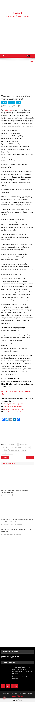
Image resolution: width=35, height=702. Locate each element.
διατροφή (6, 447)
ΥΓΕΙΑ (18, 102)
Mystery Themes (17, 696)
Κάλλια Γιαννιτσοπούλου (11, 450)
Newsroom (22, 106)
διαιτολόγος (23, 444)
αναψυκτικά (13, 444)
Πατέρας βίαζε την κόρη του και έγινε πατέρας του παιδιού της (16, 530)
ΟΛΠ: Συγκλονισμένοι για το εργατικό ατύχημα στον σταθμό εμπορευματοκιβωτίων (30, 457)
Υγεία (24, 450)
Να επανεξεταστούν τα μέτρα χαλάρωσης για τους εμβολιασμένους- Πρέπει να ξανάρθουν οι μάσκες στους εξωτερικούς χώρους (6, 457)
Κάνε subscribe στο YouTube (12, 406)
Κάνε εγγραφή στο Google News (13, 404)
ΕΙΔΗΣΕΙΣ (11, 102)
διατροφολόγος (17, 447)
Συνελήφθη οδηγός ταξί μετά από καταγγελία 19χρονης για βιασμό (14, 491)
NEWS (4, 102)
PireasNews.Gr (18, 13)
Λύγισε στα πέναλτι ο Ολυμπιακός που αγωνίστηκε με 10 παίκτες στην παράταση (17, 520)
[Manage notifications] (4, 697)
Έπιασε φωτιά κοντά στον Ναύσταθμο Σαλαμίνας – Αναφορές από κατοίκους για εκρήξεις (22, 670)
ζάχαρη (27, 447)
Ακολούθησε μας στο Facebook (13, 409)
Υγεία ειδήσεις (7, 453)
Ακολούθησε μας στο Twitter (12, 412)
